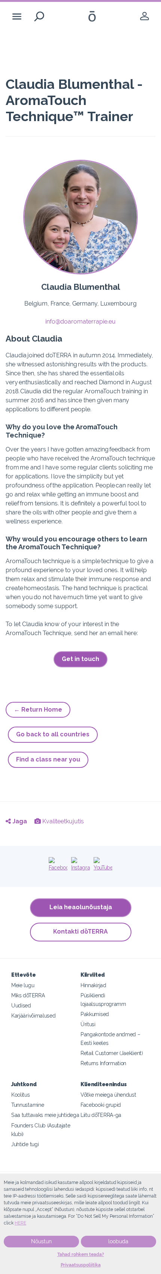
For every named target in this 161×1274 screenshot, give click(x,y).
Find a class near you (48, 759)
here (20, 1223)
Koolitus (20, 1094)
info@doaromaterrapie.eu (80, 321)
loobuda (118, 1241)
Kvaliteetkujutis (62, 821)
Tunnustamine (27, 1105)
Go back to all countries (52, 734)
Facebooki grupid (100, 1105)
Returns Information (103, 1063)
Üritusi (87, 1024)
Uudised (21, 1005)
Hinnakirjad (93, 985)
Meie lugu (22, 985)
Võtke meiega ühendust (108, 1094)
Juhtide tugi (25, 1144)
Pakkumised (94, 1014)
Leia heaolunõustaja (80, 907)
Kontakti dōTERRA (80, 931)
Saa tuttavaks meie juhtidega (45, 1115)
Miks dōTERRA (28, 995)
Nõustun (41, 1241)
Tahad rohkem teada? (80, 1254)
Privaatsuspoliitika (81, 1265)
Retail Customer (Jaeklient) (111, 1053)
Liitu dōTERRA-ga (100, 1115)
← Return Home (38, 709)
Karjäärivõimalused (33, 1015)
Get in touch (80, 658)
